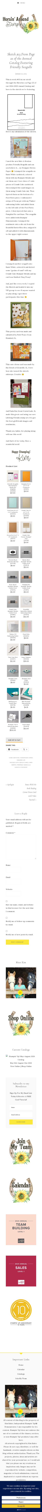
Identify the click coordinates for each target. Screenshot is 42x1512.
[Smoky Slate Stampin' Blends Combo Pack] (26, 557)
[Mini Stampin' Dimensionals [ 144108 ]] (26, 699)
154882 (13, 614)
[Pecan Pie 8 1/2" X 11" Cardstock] (13, 533)
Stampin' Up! (21, 760)
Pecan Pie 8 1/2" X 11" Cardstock (13, 536)
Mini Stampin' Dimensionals (26, 702)
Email (8, 877)
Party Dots (26, 634)
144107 (13, 659)
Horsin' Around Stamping (21, 23)
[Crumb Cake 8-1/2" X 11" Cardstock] (26, 508)
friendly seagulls (24, 765)
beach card (23, 762)
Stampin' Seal (13, 678)
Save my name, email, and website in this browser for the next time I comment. (20, 908)
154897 (26, 590)
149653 (13, 728)
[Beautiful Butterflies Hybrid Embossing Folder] (26, 607)
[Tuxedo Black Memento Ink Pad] (13, 557)
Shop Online (27, 1066)
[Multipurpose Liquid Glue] (13, 699)
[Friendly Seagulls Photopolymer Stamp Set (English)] (13, 482)
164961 (13, 491)
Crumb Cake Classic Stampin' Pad (26, 536)
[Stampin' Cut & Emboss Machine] (13, 722)
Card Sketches (14, 758)
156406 (13, 637)
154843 (13, 590)
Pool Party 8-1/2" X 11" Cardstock (12, 511)
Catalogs (21, 1374)
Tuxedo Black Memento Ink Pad (12, 560)
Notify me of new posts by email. (19, 935)
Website (9, 889)
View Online (15, 1066)
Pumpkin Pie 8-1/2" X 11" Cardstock (26, 485)
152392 (26, 659)
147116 (26, 540)
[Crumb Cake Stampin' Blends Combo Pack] (13, 607)
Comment (10, 833)
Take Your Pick (13, 657)
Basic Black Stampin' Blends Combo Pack (13, 586)
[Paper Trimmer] (26, 655)
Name (8, 865)
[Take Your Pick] (13, 655)
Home (21, 1365)
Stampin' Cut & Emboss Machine (13, 725)
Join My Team (21, 1378)
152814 (26, 682)
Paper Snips (26, 724)
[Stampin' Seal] (13, 676)
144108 (26, 705)
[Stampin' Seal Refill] (26, 676)
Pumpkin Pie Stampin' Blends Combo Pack (26, 586)
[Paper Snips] (26, 722)
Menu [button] (22, 3)
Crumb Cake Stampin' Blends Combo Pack (13, 611)
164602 (26, 636)
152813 (13, 680)
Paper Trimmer (26, 657)
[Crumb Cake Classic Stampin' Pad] (26, 533)
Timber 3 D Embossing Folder (12, 635)
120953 (26, 515)
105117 (26, 489)
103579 (26, 726)
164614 (26, 614)
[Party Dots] (26, 632)
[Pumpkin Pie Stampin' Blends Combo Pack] (26, 582)
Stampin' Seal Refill (26, 679)
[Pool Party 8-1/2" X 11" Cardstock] (13, 508)
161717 (13, 538)
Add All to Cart (14, 740)
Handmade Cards (26, 758)
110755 (13, 705)
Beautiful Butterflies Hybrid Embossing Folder (26, 611)
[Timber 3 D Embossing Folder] (13, 632)
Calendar (21, 1369)
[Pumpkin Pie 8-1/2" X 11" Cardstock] (26, 482)
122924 (13, 514)
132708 (13, 563)
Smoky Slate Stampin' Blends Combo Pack (26, 561)
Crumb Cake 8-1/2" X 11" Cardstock (26, 512)
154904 (26, 565)
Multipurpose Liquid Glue (13, 702)
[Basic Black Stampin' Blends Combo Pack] (13, 582)
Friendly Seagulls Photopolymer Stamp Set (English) (12, 486)
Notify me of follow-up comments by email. (20, 923)
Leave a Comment (21, 767)
